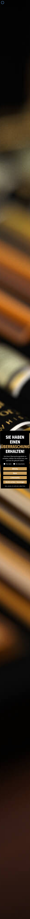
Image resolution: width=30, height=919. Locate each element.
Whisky (15, 469)
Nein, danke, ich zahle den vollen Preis (15, 486)
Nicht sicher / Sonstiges (15, 482)
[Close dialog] (2, 2)
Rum (15, 473)
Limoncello (15, 477)
